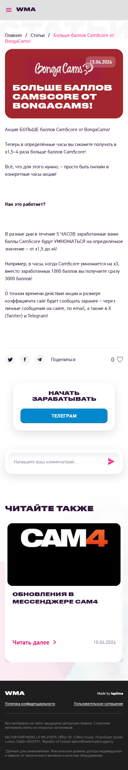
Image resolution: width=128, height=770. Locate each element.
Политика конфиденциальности (30, 703)
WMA (26, 9)
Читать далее (30, 642)
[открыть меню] (8, 10)
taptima (117, 693)
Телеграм (64, 416)
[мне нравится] (120, 359)
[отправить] (113, 461)
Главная (13, 35)
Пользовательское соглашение (98, 703)
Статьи (37, 35)
